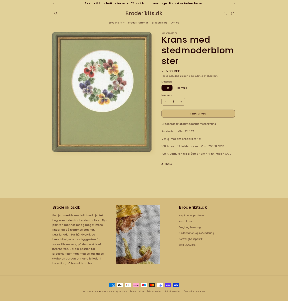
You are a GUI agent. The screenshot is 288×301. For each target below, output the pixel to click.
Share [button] (168, 164)
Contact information (194, 291)
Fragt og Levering (190, 227)
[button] (56, 13)
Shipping (185, 75)
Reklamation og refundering (196, 233)
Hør (167, 88)
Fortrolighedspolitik (191, 239)
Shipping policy (173, 291)
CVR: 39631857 (188, 244)
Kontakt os (185, 221)
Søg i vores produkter (192, 215)
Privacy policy (154, 291)
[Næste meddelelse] (234, 3)
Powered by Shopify (117, 291)
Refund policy (137, 291)
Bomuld (182, 88)
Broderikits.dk (99, 291)
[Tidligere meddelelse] (53, 3)
